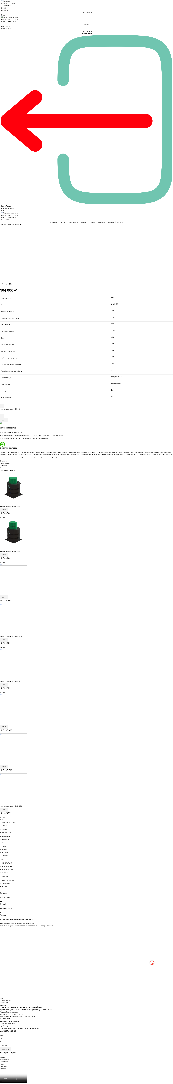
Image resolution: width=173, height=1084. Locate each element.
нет (112, 396)
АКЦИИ (4, 826)
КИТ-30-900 (5, 558)
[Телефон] (0, 890)
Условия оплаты (7, 866)
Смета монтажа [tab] (5, 463)
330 (112, 363)
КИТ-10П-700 (6, 770)
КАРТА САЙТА (6, 832)
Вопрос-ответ (6, 883)
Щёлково (3, 1068)
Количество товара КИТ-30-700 (10, 506)
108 (112, 337)
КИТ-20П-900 (6, 600)
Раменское (3, 1066)
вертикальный (116, 383)
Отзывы (4, 849)
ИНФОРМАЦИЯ (7, 863)
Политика (5, 872)
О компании (5, 839)
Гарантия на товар (8, 880)
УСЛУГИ (4, 829)
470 (112, 357)
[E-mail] (1, 901)
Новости (4, 843)
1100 (112, 324)
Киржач (2, 1064)
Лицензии (5, 855)
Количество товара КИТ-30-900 (10, 551)
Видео (4, 846)
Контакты (5, 852)
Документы (5, 859)
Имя (1, 1035)
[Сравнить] (2, 503)
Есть (112, 390)
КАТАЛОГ (5, 819)
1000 (113, 317)
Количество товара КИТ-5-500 (10, 409)
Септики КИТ (10, 224)
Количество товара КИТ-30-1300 (11, 636)
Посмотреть (7, 503)
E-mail (3, 904)
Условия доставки (8, 869)
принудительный (116, 377)
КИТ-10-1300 (6, 813)
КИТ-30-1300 (6, 643)
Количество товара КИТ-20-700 (10, 681)
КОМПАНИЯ (6, 836)
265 (112, 310)
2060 (113, 330)
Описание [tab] (3, 461)
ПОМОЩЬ (5, 877)
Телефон (4, 893)
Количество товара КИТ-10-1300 (11, 806)
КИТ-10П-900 (6, 730)
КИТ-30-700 (5, 513)
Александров (4, 1059)
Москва (86, 24)
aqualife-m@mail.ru (6, 1026)
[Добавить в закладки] (11, 503)
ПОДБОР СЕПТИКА (8, 822)
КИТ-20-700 (5, 688)
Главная (3, 224)
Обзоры (4, 886)
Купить (4, 420)
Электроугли (4, 1061)
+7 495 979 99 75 (86, 12)
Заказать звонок (86, 33)
